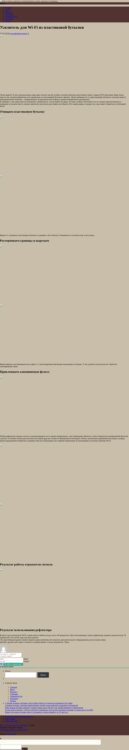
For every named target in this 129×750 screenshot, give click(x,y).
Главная (8, 8)
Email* (26, 661)
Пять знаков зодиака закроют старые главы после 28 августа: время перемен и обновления (44, 708)
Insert (25, 749)
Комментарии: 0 (22, 33)
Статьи (12, 33)
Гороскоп (9, 19)
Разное (8, 21)
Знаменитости (11, 17)
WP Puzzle (11, 734)
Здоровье (9, 14)
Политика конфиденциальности (19, 716)
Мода (7, 10)
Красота (8, 12)
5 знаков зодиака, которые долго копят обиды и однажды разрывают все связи (38, 703)
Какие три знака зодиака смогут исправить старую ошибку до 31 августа (36, 712)
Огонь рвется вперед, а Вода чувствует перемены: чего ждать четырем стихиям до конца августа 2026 (49, 710)
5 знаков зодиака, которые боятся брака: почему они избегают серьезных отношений (41, 705)
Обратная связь (11, 721)
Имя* (26, 659)
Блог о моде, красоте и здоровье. (44, 1)
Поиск (8, 671)
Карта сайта (10, 719)
